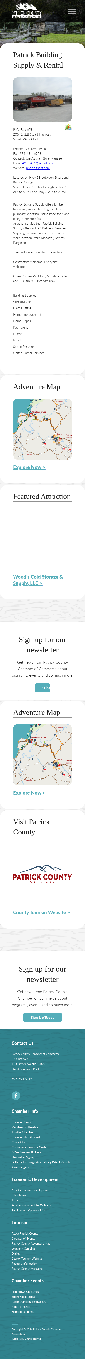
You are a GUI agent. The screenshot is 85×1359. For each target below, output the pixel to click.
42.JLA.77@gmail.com (38, 163)
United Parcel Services (28, 352)
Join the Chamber (22, 1132)
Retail (17, 340)
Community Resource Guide (29, 1147)
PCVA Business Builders (26, 1152)
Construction (22, 301)
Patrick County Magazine (27, 1268)
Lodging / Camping (23, 1248)
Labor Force (19, 1195)
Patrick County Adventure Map (31, 1243)
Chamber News (21, 1122)
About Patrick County (25, 1233)
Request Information (24, 1263)
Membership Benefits (25, 1127)
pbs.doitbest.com (38, 167)
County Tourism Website (27, 1258)
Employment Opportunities (28, 1210)
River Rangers (20, 1167)
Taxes (15, 1200)
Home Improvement (27, 314)
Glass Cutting (22, 308)
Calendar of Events (23, 1238)
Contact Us (19, 1142)
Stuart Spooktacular (24, 1296)
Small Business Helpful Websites (32, 1205)
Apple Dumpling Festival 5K (29, 1302)
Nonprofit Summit (23, 1312)
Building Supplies (24, 295)
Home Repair (22, 320)
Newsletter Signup (23, 1157)
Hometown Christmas (25, 1291)
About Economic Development (30, 1190)
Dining (16, 1253)
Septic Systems (23, 346)
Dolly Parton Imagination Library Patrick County (41, 1162)
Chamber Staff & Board (26, 1137)
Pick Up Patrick (21, 1307)
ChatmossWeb (33, 1338)
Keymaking (20, 327)
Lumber (18, 333)
